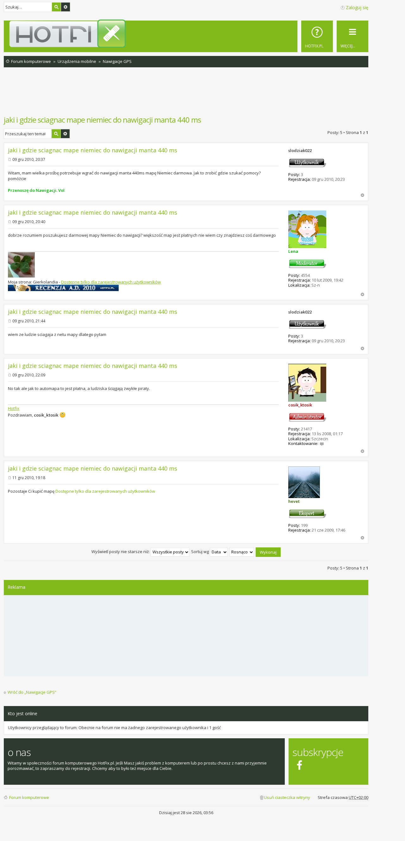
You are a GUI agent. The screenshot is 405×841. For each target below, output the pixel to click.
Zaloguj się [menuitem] (357, 7)
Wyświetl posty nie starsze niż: (121, 551)
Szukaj (56, 7)
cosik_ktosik (300, 405)
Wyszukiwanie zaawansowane (65, 7)
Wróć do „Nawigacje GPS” (32, 692)
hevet (294, 501)
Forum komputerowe (29, 797)
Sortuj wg (200, 551)
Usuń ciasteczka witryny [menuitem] (287, 797)
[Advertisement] (186, 94)
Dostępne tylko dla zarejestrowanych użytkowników (111, 282)
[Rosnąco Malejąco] (242, 551)
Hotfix (13, 408)
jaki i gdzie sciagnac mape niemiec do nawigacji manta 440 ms (102, 119)
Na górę (362, 195)
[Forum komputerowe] (187, 33)
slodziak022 (300, 150)
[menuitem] (317, 36)
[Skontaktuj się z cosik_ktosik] (321, 443)
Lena (293, 251)
